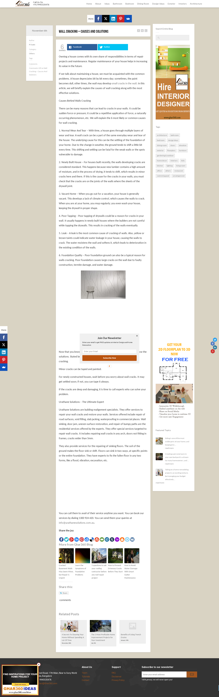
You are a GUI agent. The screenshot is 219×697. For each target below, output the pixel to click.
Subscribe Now (109, 358)
